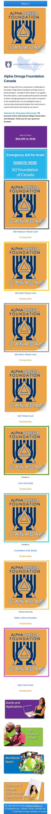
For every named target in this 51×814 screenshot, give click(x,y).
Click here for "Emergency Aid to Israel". (20, 113)
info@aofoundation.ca (33, 806)
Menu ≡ (25, 3)
